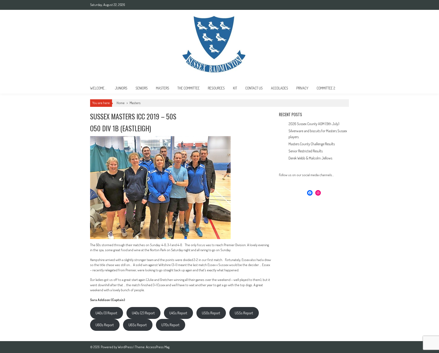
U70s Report (170, 324)
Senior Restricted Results (306, 151)
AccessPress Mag (157, 347)
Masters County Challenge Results (312, 144)
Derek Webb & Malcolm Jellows (310, 158)
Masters (162, 88)
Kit (235, 88)
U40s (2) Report (143, 312)
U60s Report (105, 324)
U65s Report (137, 324)
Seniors (142, 88)
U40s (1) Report (106, 312)
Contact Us (254, 88)
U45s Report (178, 312)
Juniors (121, 88)
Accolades (279, 88)
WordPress (126, 347)
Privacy (302, 88)
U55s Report (244, 312)
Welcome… (98, 88)
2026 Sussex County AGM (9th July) (314, 123)
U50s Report (211, 312)
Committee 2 (326, 88)
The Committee (188, 88)
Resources (216, 88)
